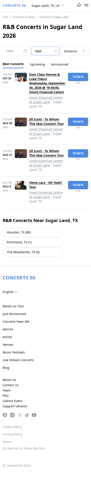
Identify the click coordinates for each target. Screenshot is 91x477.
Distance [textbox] (70, 51)
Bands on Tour (13, 306)
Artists (7, 337)
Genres (8, 329)
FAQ (6, 395)
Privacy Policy (12, 434)
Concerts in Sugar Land (54, 17)
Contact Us (11, 385)
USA (5, 17)
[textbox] (45, 51)
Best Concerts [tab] (13, 64)
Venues (8, 344)
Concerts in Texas (24, 17)
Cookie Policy (12, 427)
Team (7, 390)
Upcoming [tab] (37, 64)
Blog (6, 368)
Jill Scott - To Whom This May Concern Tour (46, 121)
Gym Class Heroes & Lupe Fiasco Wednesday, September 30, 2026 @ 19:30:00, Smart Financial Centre (47, 83)
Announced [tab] (59, 64)
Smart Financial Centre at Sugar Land (46, 99)
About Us (9, 380)
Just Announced (14, 314)
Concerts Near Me (16, 321)
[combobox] (47, 5)
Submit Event (12, 401)
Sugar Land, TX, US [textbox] (46, 6)
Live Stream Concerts (18, 360)
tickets (78, 77)
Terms (7, 442)
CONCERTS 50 (14, 5)
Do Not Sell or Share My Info (24, 448)
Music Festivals (14, 352)
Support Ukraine (15, 406)
